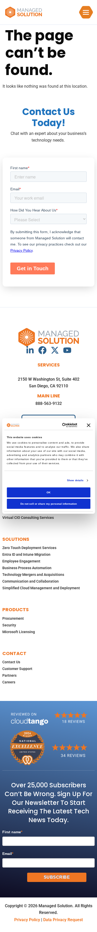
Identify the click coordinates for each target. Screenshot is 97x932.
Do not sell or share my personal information (48, 503)
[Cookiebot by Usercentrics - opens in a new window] (57, 425)
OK (48, 492)
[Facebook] (42, 350)
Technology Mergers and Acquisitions (33, 575)
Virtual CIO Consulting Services (28, 518)
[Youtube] (67, 350)
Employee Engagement (21, 561)
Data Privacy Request (63, 919)
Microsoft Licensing (18, 632)
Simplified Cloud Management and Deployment (41, 588)
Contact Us (11, 662)
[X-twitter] (55, 350)
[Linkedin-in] (30, 350)
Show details (75, 480)
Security (9, 625)
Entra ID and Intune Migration (26, 554)
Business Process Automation (26, 568)
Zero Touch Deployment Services (29, 548)
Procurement (13, 618)
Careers (8, 682)
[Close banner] (88, 425)
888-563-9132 (48, 403)
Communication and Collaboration (30, 581)
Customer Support (17, 669)
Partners (9, 675)
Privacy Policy (27, 919)
